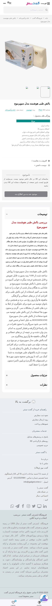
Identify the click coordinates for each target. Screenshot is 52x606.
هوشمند (29, 110)
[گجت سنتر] (33, 3)
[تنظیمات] (4, 3)
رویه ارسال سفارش (40, 420)
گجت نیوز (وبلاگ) (41, 468)
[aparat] (39, 506)
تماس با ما (44, 463)
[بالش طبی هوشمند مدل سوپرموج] (26, 57)
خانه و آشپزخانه (10, 110)
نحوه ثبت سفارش (41, 415)
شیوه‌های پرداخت (41, 424)
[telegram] (17, 506)
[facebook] (23, 506)
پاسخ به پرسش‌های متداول (37, 437)
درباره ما (44, 459)
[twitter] (34, 506)
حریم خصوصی (42, 445)
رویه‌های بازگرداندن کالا (39, 441)
